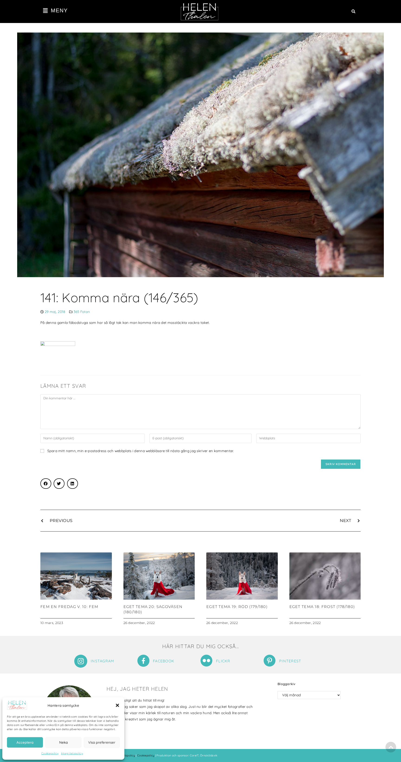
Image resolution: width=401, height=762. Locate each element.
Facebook (163, 661)
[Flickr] (206, 661)
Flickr (223, 661)
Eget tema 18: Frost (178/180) (322, 606)
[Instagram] (80, 661)
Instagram (102, 661)
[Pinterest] (269, 661)
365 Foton (82, 311)
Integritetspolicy (72, 753)
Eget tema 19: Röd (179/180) (237, 606)
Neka (63, 742)
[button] (117, 705)
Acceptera (24, 742)
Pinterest (290, 661)
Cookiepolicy (50, 753)
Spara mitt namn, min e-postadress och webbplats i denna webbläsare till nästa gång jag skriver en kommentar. (140, 451)
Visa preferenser (101, 742)
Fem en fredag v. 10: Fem (69, 606)
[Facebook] (143, 661)
